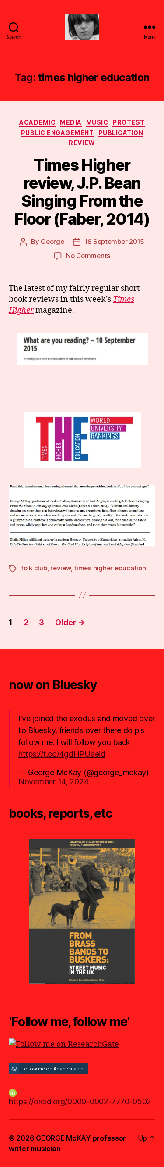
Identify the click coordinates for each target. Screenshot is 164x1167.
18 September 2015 (115, 241)
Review (82, 143)
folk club (34, 568)
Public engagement (57, 132)
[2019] (82, 911)
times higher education (110, 568)
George (52, 241)
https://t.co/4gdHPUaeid (61, 754)
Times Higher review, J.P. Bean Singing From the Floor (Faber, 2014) (82, 192)
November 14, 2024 (53, 781)
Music (97, 122)
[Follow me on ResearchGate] (82, 1044)
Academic (37, 122)
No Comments (88, 255)
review (60, 568)
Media (71, 122)
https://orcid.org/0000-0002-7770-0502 (80, 1101)
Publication (120, 132)
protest (128, 122)
